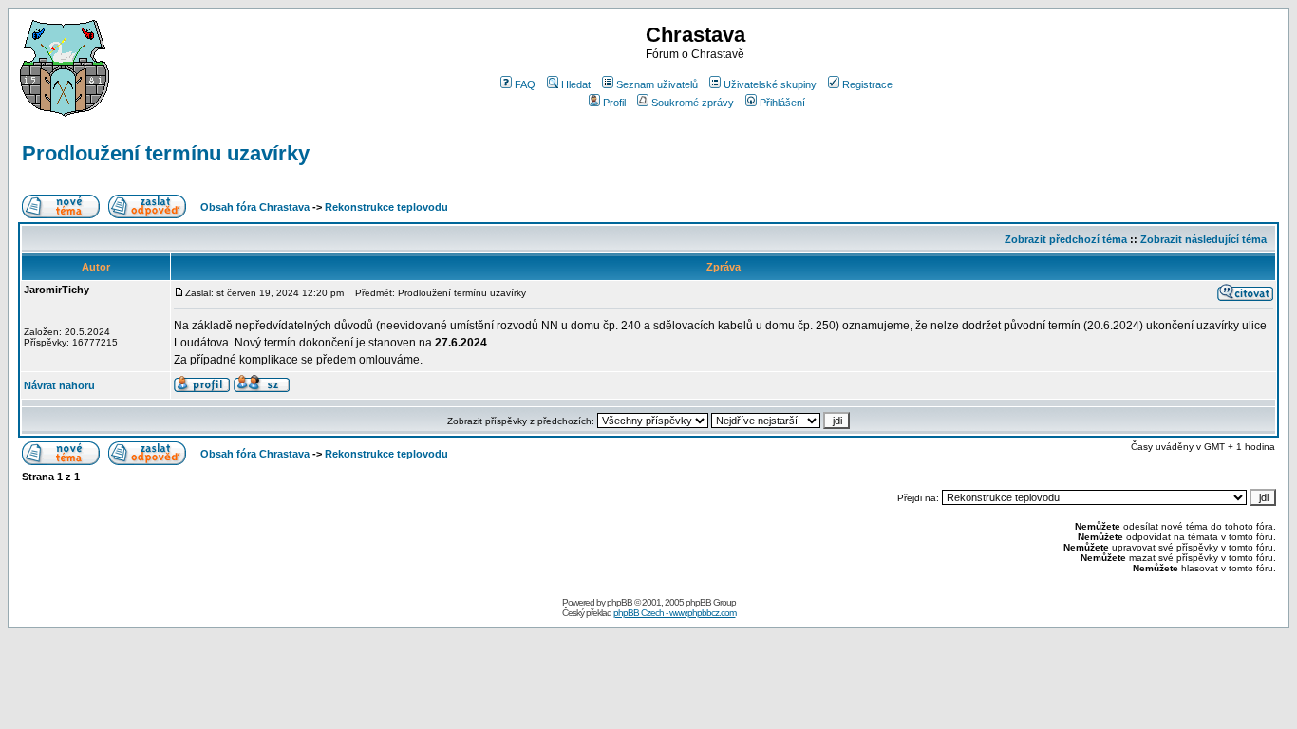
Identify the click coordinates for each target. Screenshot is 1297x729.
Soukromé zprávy (692, 102)
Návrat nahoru (59, 385)
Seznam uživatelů (657, 84)
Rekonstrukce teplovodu (386, 207)
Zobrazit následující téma (1203, 239)
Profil (614, 102)
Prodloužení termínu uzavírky (166, 153)
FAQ (525, 84)
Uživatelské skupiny (770, 84)
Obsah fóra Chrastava (255, 207)
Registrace (867, 84)
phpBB (619, 602)
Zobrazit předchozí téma (1066, 239)
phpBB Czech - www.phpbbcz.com (674, 613)
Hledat (576, 84)
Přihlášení (782, 102)
